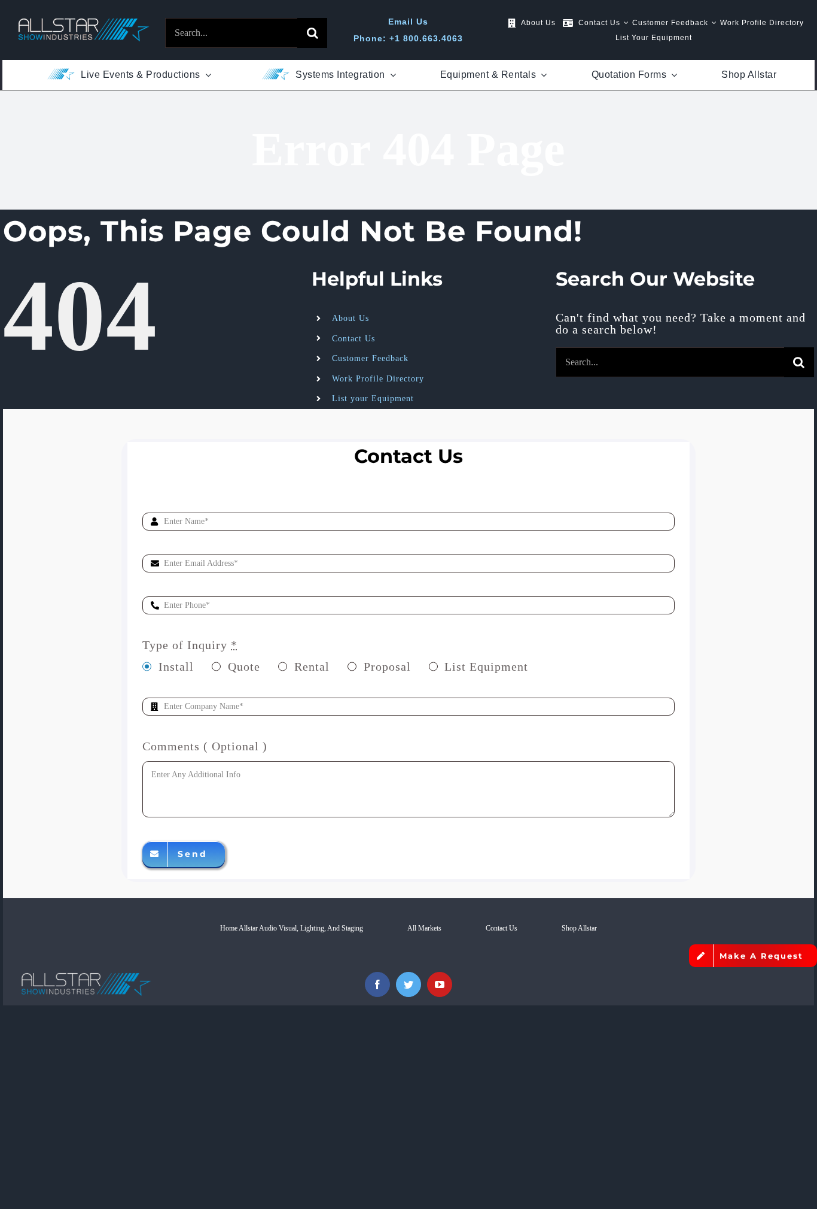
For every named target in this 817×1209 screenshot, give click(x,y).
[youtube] (439, 984)
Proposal (387, 666)
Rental (312, 666)
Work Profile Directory (378, 378)
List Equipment (486, 666)
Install (176, 666)
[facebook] (377, 984)
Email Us (408, 21)
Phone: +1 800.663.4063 (408, 38)
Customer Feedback (370, 358)
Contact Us (353, 338)
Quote (244, 666)
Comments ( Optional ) (204, 746)
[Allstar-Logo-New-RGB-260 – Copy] (84, 24)
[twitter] (408, 984)
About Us (350, 318)
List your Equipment (373, 398)
